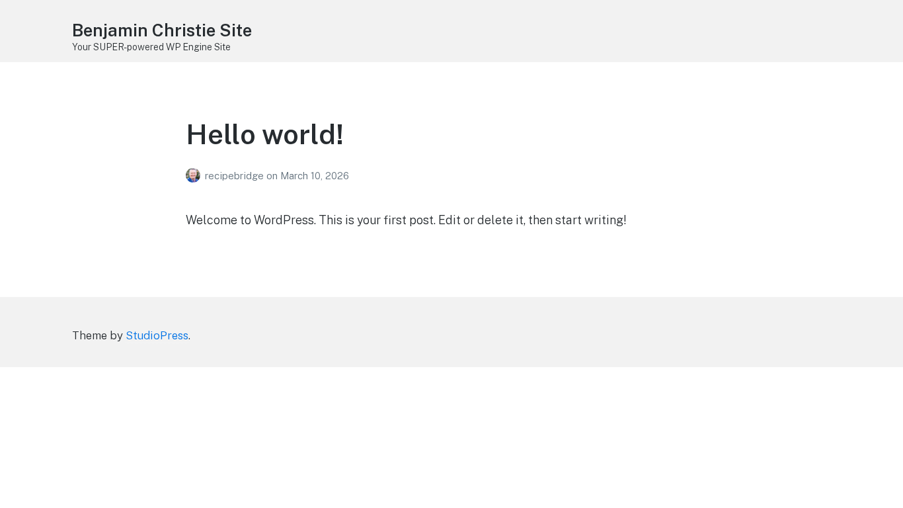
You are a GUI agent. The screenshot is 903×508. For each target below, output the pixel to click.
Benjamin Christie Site (162, 30)
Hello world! (265, 134)
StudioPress (157, 335)
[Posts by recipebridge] (195, 175)
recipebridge (235, 175)
